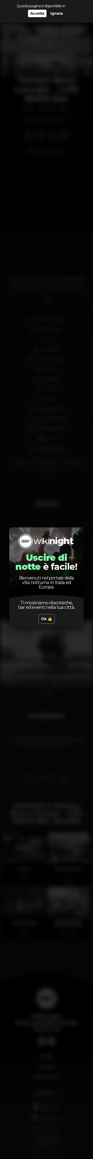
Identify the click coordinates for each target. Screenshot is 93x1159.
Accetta (37, 13)
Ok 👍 (46, 619)
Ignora (56, 13)
